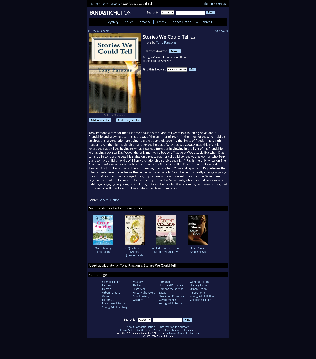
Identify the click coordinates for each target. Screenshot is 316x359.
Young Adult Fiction (202, 296)
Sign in (208, 4)
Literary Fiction (199, 285)
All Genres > (205, 22)
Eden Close (198, 248)
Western (138, 300)
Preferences (190, 330)
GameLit (107, 296)
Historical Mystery (144, 292)
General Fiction (109, 200)
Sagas (162, 292)
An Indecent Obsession (166, 248)
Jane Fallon (103, 252)
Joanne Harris (134, 255)
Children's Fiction (200, 300)
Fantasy (161, 22)
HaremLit (108, 300)
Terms (157, 330)
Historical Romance (171, 285)
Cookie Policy (143, 330)
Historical (139, 289)
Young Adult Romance (172, 303)
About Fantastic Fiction (141, 327)
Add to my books (128, 120)
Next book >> (220, 31)
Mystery (112, 22)
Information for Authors (174, 327)
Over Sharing (103, 248)
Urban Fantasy (111, 292)
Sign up (221, 4)
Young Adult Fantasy (114, 307)
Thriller (128, 22)
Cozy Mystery (141, 296)
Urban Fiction (198, 289)
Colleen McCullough (166, 252)
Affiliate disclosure (172, 330)
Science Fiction (181, 22)
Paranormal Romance (115, 303)
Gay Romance (167, 300)
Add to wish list (100, 120)
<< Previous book (98, 31)
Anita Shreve (198, 252)
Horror (106, 289)
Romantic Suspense (171, 289)
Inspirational (198, 292)
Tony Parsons (166, 42)
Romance (144, 22)
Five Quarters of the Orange (134, 250)
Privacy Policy (127, 330)
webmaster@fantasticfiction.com (182, 333)
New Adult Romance (171, 296)
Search (174, 51)
